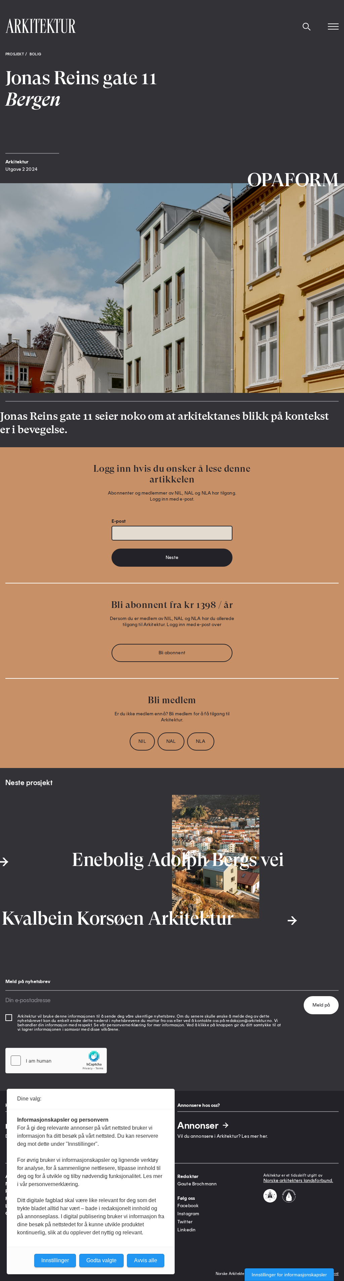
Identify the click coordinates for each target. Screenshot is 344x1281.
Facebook (188, 1206)
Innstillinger (55, 1260)
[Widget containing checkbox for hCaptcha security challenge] (56, 1060)
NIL (142, 741)
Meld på (321, 1005)
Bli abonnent (172, 653)
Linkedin (186, 1230)
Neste (172, 557)
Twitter (184, 1222)
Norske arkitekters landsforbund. (298, 1180)
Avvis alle (145, 1260)
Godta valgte (101, 1260)
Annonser (198, 1125)
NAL (171, 741)
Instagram (188, 1214)
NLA (200, 741)
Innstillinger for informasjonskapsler (289, 1274)
